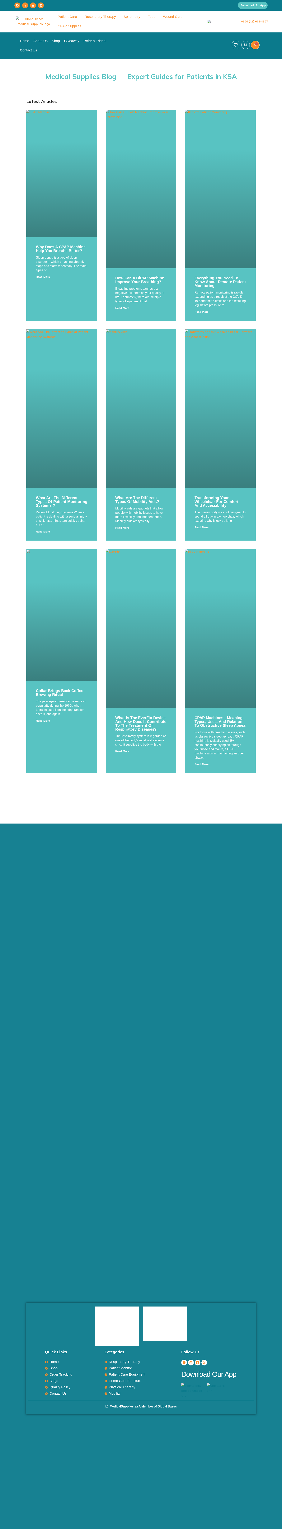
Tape (151, 17)
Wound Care (172, 17)
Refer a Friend (94, 41)
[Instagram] (33, 5)
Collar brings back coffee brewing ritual (59, 693)
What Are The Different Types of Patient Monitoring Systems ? (61, 502)
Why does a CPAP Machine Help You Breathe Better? (61, 249)
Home (24, 41)
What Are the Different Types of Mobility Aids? (137, 500)
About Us (40, 41)
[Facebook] (17, 5)
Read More (43, 276)
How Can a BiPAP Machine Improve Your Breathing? (139, 280)
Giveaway (71, 41)
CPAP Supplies (69, 26)
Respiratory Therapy (100, 17)
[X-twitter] (204, 1362)
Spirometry (132, 17)
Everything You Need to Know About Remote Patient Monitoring (220, 282)
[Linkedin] (41, 5)
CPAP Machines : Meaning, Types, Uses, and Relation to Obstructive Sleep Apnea (220, 722)
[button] (253, 5)
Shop (56, 41)
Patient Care (67, 17)
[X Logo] (25, 5)
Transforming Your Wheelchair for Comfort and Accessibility (216, 502)
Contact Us (28, 50)
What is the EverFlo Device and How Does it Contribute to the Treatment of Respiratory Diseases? (140, 723)
